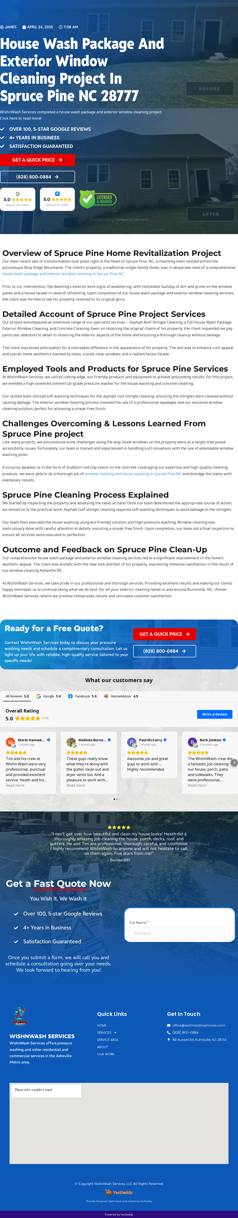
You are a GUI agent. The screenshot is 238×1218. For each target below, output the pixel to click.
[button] (3, 762)
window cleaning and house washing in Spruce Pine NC (133, 473)
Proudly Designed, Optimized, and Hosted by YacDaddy (119, 1201)
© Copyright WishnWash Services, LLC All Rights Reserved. (119, 1184)
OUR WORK (105, 1054)
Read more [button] (15, 785)
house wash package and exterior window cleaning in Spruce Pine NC (63, 273)
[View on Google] (10, 742)
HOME (101, 1025)
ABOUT (102, 1047)
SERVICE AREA (107, 1039)
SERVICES (104, 1032)
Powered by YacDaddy (119, 1214)
